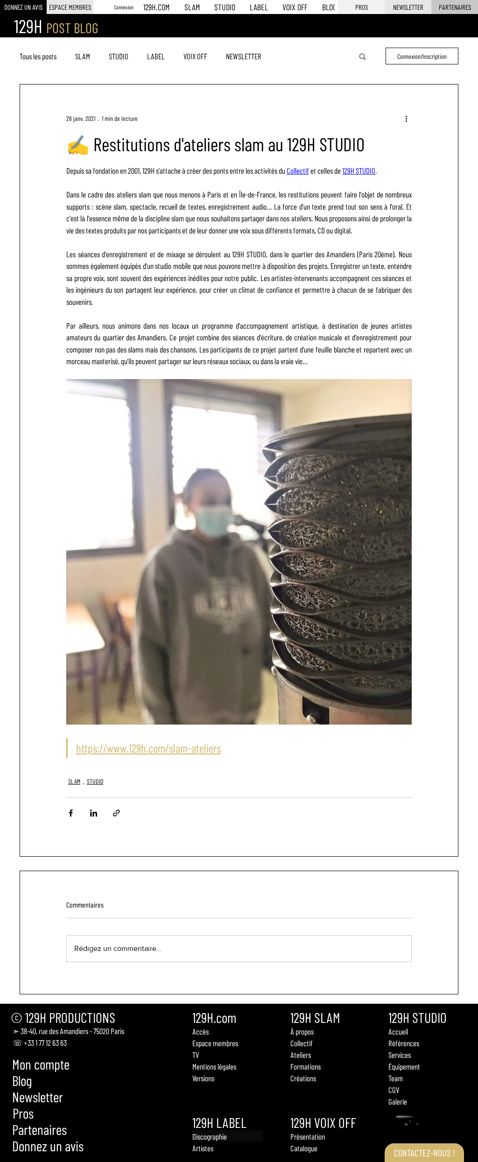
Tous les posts (38, 56)
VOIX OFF (195, 56)
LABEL (156, 56)
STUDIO (118, 56)
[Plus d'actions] (406, 118)
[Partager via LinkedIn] (93, 813)
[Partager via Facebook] (70, 813)
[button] (408, 7)
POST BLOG (72, 27)
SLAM (82, 56)
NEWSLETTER (243, 56)
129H (28, 25)
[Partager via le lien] (116, 813)
